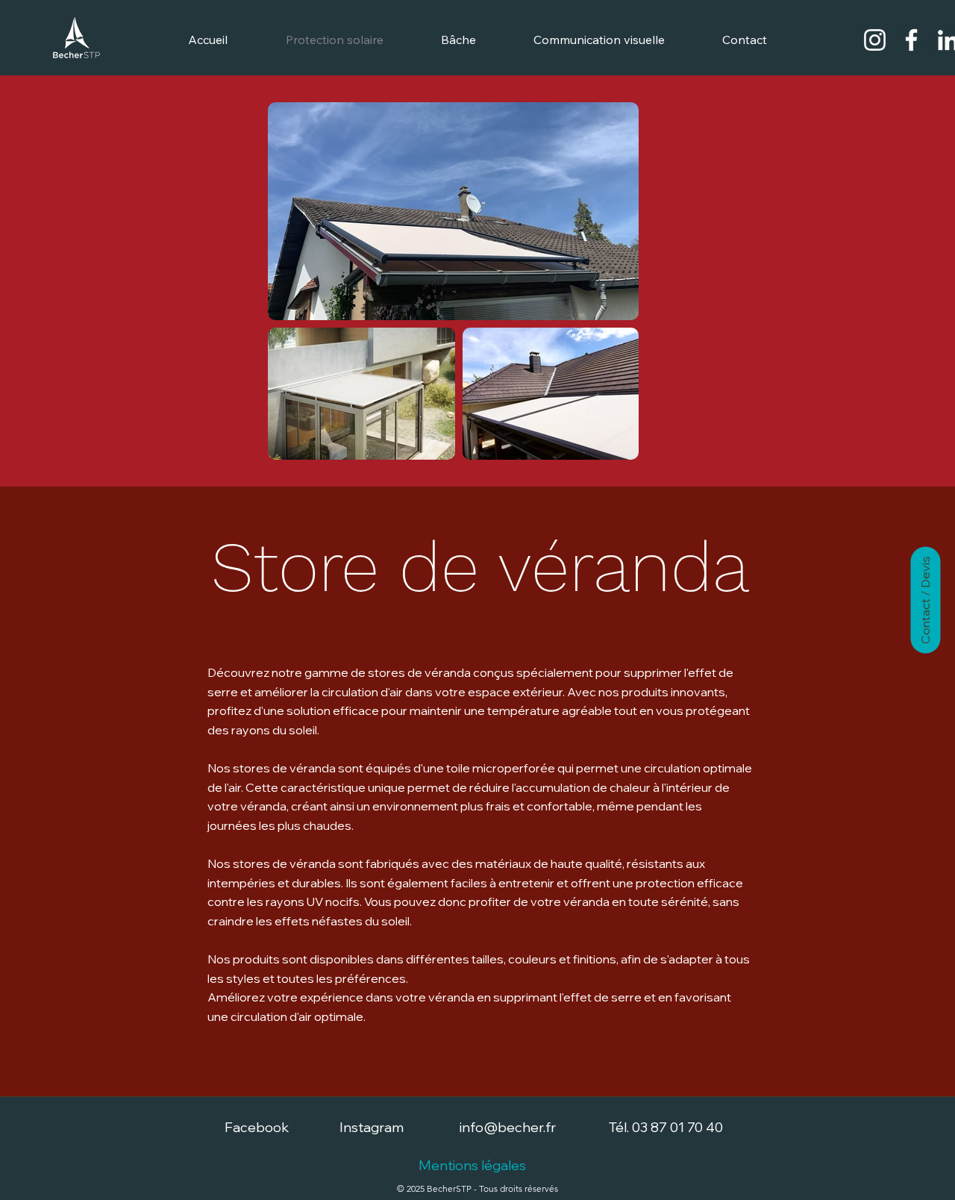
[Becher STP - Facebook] (911, 39)
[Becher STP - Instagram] (874, 39)
